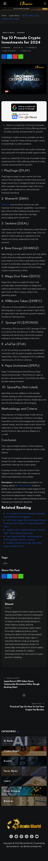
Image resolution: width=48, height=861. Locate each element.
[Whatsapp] (20, 56)
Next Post (36, 704)
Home (4, 16)
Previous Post (13, 678)
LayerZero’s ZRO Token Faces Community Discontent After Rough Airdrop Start (22, 684)
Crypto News (14, 16)
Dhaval (7, 47)
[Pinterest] (15, 56)
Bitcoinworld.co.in (23, 486)
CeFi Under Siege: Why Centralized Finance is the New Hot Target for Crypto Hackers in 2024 (25, 523)
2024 (5, 563)
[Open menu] (5, 3)
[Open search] (45, 3)
